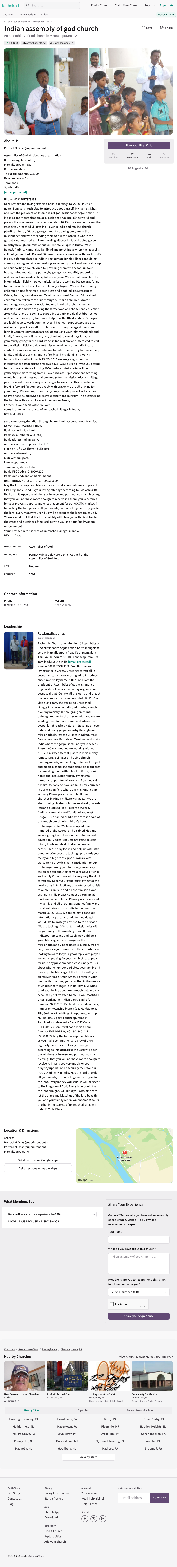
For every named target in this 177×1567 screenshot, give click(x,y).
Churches (8, 14)
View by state (88, 1457)
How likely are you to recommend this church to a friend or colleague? (137, 1282)
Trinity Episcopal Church (60, 1394)
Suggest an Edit (140, 168)
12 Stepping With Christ (102, 1394)
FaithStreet (10, 5)
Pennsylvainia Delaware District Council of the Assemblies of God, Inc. (58, 556)
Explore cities (52, 1536)
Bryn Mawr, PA (66, 1434)
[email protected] (15, 192)
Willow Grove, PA (23, 1434)
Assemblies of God (36, 43)
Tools (148, 5)
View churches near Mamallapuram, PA (145, 1357)
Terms (41, 1556)
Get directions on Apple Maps (38, 1168)
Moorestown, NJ (67, 1441)
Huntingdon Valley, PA (23, 1419)
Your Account (90, 1493)
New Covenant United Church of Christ (21, 1396)
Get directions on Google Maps (38, 1160)
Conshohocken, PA (153, 1434)
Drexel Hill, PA (110, 1434)
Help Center (89, 1504)
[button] (94, 1214)
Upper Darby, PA (153, 1419)
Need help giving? (92, 1498)
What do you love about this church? (132, 1249)
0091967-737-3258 (16, 605)
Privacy (32, 1556)
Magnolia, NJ (23, 1448)
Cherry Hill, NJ (24, 1441)
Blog (10, 1504)
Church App (52, 1512)
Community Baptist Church (146, 1394)
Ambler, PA (153, 1441)
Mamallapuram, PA (63, 43)
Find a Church (100, 5)
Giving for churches (56, 1493)
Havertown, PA (67, 1426)
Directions (132, 157)
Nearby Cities (31, 1410)
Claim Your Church (127, 5)
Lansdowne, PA (67, 1419)
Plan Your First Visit (139, 145)
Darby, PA (110, 1419)
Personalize (166, 14)
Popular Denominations (140, 1410)
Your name (115, 1232)
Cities (44, 14)
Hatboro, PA (110, 1448)
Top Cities (83, 1410)
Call (149, 157)
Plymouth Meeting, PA (110, 1441)
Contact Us (15, 1498)
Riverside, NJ (110, 1426)
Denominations (27, 14)
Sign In (164, 5)
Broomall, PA (153, 1448)
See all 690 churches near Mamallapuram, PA (29, 22)
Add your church (55, 1541)
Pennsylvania (49, 1349)
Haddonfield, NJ (24, 1426)
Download (51, 1517)
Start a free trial (54, 1498)
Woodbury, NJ (67, 1448)
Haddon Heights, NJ (153, 1426)
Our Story (14, 1493)
